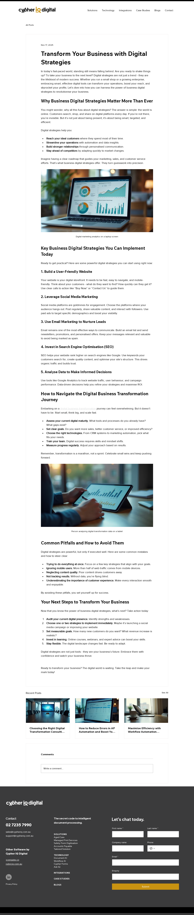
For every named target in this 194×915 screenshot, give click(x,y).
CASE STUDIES (62, 878)
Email (115, 856)
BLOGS (57, 884)
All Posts (30, 25)
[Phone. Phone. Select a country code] (152, 848)
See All (165, 692)
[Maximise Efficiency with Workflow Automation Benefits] (146, 710)
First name (117, 828)
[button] (92, 10)
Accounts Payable (63, 846)
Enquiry (115, 870)
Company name (119, 842)
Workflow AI (60, 861)
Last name (152, 828)
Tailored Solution (62, 849)
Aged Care (59, 837)
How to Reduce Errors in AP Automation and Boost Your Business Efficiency (97, 729)
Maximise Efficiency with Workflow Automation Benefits (144, 729)
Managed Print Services (65, 840)
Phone (150, 842)
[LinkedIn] (9, 877)
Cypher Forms (61, 863)
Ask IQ (57, 867)
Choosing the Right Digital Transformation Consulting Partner (47, 729)
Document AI (60, 858)
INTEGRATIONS (62, 872)
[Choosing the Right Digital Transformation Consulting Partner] (48, 710)
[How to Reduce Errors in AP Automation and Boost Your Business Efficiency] (97, 710)
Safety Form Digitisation (66, 843)
